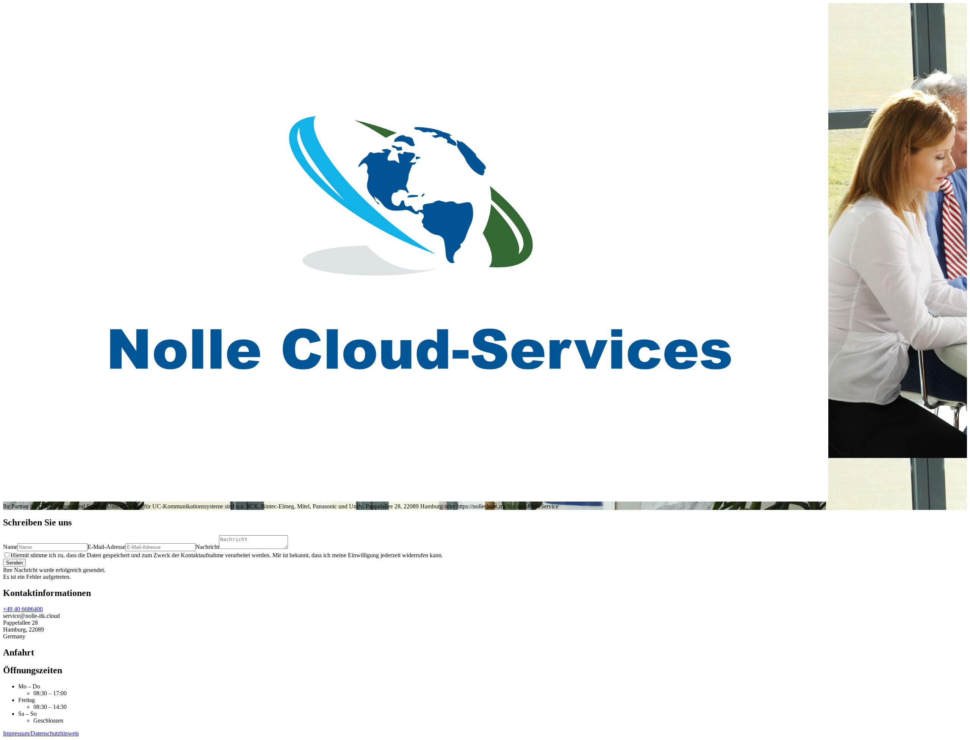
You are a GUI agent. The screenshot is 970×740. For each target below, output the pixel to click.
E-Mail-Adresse (106, 547)
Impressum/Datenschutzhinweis (41, 733)
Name (10, 547)
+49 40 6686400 (23, 609)
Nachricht (207, 547)
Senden (14, 563)
